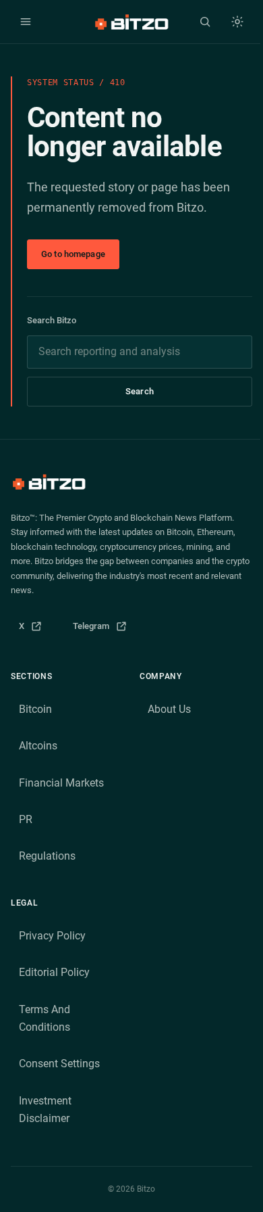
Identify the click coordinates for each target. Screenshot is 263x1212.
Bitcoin (35, 709)
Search (139, 391)
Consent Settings (59, 1063)
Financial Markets (61, 782)
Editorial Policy (54, 972)
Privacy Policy (52, 935)
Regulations (47, 855)
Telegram (104, 629)
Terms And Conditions (44, 1018)
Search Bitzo (51, 320)
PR (25, 819)
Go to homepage (73, 254)
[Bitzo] (131, 22)
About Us (169, 709)
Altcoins (38, 745)
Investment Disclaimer (45, 1109)
